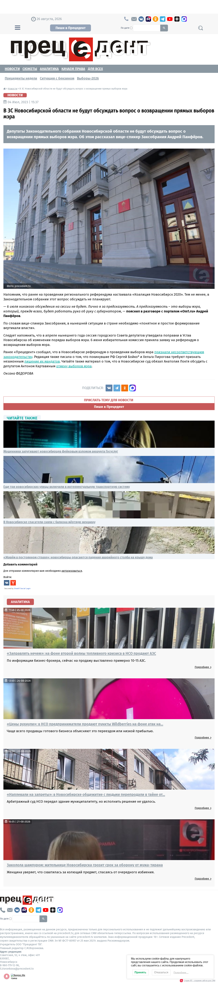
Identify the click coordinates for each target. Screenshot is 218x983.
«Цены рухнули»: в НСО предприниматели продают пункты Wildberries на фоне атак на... (85, 724)
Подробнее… (181, 972)
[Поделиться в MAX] (132, 388)
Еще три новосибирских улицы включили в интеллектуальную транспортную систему (66, 487)
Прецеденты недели (21, 78)
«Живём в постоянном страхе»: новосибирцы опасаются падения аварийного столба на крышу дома (78, 557)
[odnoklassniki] (155, 19)
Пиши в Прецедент (70, 28)
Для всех (95, 69)
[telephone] (2, 910)
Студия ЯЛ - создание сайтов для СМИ (199, 981)
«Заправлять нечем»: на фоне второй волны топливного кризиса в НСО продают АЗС (81, 653)
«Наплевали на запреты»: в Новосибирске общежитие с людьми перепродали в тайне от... (86, 794)
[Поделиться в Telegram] (116, 388)
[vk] (141, 19)
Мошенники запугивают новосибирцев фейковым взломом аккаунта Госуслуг (60, 451)
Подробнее (202, 667)
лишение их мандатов (42, 361)
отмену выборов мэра (74, 366)
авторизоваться (71, 570)
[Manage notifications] (6, 976)
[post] (134, 19)
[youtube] (170, 19)
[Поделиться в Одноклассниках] (124, 388)
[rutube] (148, 19)
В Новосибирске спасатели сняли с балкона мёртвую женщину (49, 522)
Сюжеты (29, 69)
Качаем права (73, 69)
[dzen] (177, 19)
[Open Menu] (17, 27)
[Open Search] (200, 27)
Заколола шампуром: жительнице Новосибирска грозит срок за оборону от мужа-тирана (85, 865)
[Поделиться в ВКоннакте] (109, 388)
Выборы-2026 (88, 78)
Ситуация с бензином (57, 78)
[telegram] (162, 19)
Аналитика (49, 69)
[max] (184, 19)
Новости (12, 69)
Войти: (7, 577)
